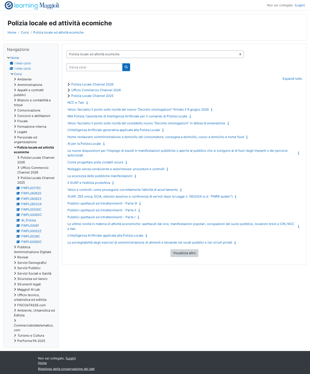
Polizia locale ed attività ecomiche (58, 32)
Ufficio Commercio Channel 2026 (96, 90)
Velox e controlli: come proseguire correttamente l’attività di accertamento (122, 190)
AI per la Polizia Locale (84, 144)
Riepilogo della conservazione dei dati (66, 369)
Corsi (25, 32)
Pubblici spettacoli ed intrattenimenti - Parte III (102, 203)
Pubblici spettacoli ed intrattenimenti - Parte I (101, 217)
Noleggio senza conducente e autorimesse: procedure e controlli (115, 169)
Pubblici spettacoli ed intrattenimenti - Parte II (101, 210)
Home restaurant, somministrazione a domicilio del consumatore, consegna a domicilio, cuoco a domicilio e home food (155, 137)
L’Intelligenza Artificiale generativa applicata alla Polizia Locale (113, 130)
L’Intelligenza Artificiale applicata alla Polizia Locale (105, 235)
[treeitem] (31, 199)
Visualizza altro (184, 253)
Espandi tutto (292, 79)
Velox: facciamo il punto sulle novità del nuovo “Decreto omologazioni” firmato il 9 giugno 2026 (138, 109)
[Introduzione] (88, 102)
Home (12, 32)
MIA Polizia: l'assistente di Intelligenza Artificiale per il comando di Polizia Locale (127, 116)
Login (300, 5)
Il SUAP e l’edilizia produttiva (88, 183)
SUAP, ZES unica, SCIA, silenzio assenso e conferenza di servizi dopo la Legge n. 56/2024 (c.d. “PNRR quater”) (150, 196)
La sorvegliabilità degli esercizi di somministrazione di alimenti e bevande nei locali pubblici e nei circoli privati (149, 242)
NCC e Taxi (75, 102)
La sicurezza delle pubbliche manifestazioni (99, 176)
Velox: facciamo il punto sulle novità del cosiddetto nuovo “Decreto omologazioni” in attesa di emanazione (146, 123)
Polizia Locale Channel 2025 (92, 96)
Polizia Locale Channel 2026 (92, 84)
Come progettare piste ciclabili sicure (95, 162)
